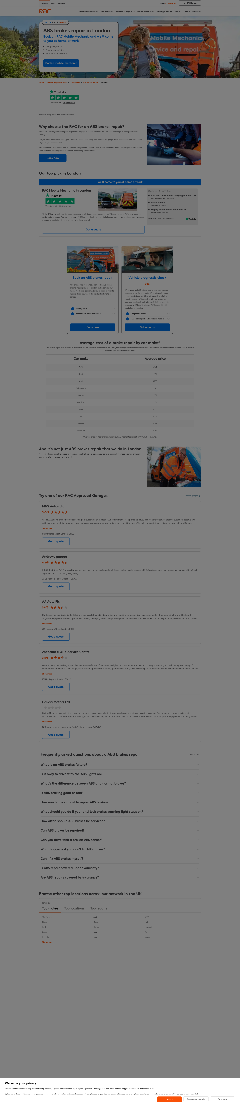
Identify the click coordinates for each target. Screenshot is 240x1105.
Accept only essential (196, 1099)
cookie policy (185, 1094)
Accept (169, 1099)
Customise (222, 1099)
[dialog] (120, 1091)
